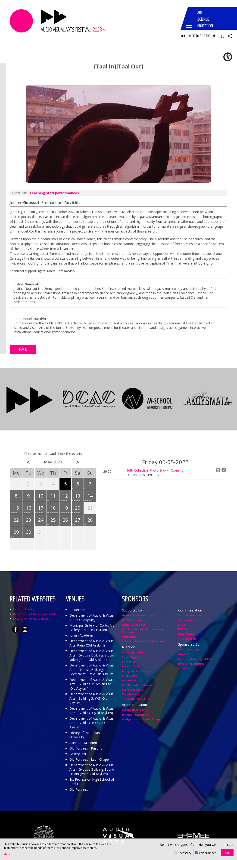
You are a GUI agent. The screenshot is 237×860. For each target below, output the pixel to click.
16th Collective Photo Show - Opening (154, 470)
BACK (23, 349)
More (6, 854)
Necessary (184, 853)
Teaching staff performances (54, 193)
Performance (207, 853)
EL (222, 36)
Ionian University (23, 609)
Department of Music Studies (31, 618)
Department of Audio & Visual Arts (34, 614)
